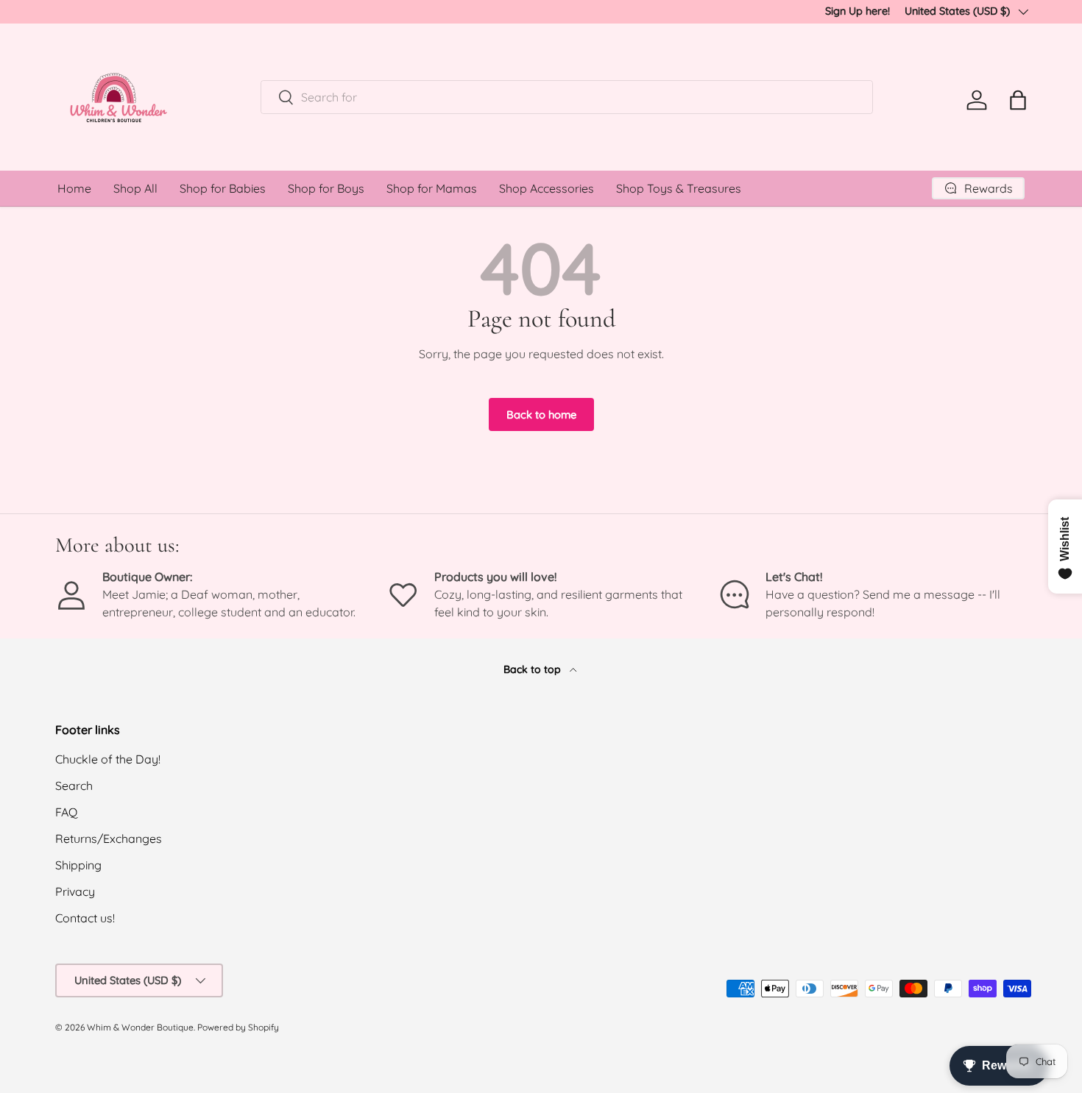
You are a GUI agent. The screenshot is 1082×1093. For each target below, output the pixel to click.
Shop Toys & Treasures (678, 188)
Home (74, 188)
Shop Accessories (546, 188)
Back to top (533, 669)
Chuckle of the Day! (107, 759)
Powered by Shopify (238, 1027)
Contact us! (85, 918)
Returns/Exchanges (108, 838)
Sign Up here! (857, 11)
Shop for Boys (326, 188)
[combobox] (567, 97)
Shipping (78, 865)
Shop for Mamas (431, 188)
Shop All (135, 188)
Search (74, 785)
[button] (1018, 100)
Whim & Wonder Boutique (140, 1027)
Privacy (75, 891)
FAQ (66, 812)
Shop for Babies (223, 188)
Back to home (541, 414)
